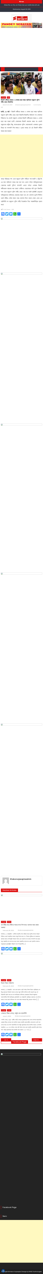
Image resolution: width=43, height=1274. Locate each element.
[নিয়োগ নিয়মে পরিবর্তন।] (21, 965)
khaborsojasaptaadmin (23, 105)
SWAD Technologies (35, 1272)
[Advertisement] (21, 48)
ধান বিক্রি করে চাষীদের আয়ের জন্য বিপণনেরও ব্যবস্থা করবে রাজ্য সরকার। (20, 926)
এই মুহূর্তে (3, 97)
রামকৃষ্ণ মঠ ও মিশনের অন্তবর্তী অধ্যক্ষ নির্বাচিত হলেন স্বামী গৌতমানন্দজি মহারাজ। (37, 1040)
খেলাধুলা (9, 1010)
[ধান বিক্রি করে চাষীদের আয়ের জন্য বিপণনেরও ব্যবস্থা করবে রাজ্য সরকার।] (21, 907)
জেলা (8, 97)
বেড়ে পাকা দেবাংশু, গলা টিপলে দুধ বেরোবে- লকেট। (7, 1040)
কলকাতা (9, 922)
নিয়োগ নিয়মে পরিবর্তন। (7, 983)
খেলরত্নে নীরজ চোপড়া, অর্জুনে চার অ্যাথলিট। (14, 1013)
